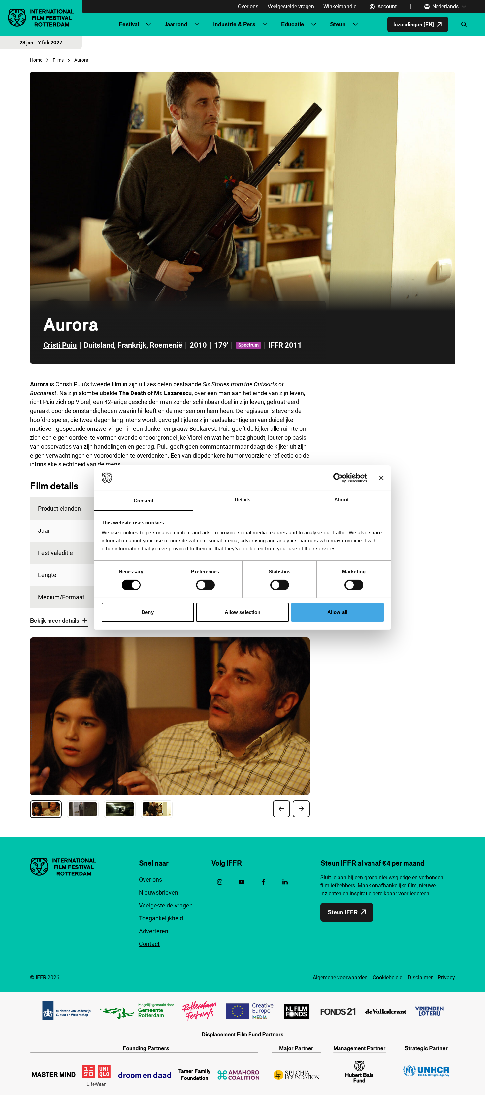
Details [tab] (243, 499)
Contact (149, 944)
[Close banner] (381, 478)
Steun (338, 24)
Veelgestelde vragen (291, 6)
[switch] (205, 585)
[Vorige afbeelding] (281, 808)
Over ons (248, 6)
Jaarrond (176, 24)
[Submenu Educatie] (314, 24)
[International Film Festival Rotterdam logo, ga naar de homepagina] (41, 18)
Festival (129, 24)
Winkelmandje (339, 6)
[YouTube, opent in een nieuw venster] (241, 882)
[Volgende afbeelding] (301, 808)
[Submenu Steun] (355, 24)
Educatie (292, 24)
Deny (147, 612)
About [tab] (341, 499)
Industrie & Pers (234, 24)
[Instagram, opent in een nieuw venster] (219, 882)
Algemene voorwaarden (340, 978)
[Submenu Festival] (148, 24)
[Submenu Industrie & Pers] (265, 24)
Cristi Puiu (60, 345)
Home (36, 60)
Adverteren (153, 931)
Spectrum (248, 345)
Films (58, 60)
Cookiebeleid (388, 978)
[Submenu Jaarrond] (197, 24)
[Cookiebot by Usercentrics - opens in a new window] (338, 478)
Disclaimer (420, 978)
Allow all (337, 612)
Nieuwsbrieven (158, 892)
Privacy (446, 978)
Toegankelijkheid (161, 918)
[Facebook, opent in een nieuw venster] (263, 882)
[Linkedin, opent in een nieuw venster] (285, 882)
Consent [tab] (143, 500)
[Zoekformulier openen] (464, 24)
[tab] (46, 809)
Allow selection (243, 612)
